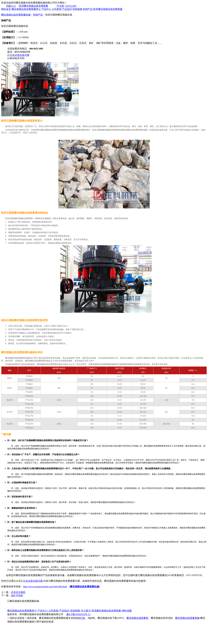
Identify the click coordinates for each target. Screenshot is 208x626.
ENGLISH (71, 6)
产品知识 (67, 9)
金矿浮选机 (17, 595)
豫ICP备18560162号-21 (78, 614)
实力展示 (86, 610)
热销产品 (88, 9)
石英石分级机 (18, 592)
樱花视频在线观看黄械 (187, 618)
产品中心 (46, 9)
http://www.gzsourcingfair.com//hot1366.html (45, 586)
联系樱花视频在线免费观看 (33, 6)
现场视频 (77, 9)
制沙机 (81, 618)
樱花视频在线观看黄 (137, 618)
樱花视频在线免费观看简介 (26, 9)
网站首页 (6, 9)
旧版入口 (11, 6)
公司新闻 (57, 9)
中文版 (60, 6)
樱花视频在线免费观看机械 (15, 14)
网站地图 (127, 610)
